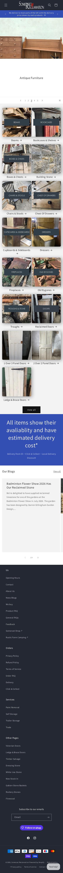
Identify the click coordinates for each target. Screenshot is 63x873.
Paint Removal (12, 707)
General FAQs (12, 617)
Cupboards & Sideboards (16, 250)
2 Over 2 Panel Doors (44, 363)
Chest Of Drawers (44, 213)
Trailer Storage (13, 720)
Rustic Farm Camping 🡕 (17, 637)
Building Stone (44, 176)
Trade (8, 727)
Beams (15, 140)
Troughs (15, 326)
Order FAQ (10, 675)
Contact (9, 584)
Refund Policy (12, 662)
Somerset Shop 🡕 (14, 630)
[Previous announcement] (5, 14)
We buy (9, 604)
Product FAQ (12, 611)
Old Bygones (45, 290)
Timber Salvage (13, 759)
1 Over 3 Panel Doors (15, 363)
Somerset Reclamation (20, 862)
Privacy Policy (12, 656)
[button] (6, 5)
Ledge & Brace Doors (15, 400)
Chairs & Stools (15, 213)
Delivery (9, 682)
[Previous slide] (20, 100)
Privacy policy (16, 867)
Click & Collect (12, 689)
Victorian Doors (13, 745)
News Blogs (11, 597)
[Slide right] (38, 557)
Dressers (44, 250)
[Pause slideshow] (60, 100)
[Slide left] (25, 557)
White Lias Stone (14, 772)
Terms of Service (13, 669)
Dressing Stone (13, 765)
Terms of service (30, 867)
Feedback (10, 624)
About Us (10, 591)
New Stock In (12, 778)
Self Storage (11, 714)
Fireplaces (15, 290)
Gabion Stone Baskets (16, 785)
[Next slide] (42, 100)
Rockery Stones (13, 792)
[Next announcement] (57, 14)
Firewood (10, 798)
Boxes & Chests (15, 176)
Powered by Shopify (36, 862)
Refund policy (52, 862)
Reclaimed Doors (44, 326)
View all (31, 409)
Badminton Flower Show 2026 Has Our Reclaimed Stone (29, 485)
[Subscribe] (48, 817)
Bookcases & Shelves (44, 140)
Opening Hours (13, 577)
